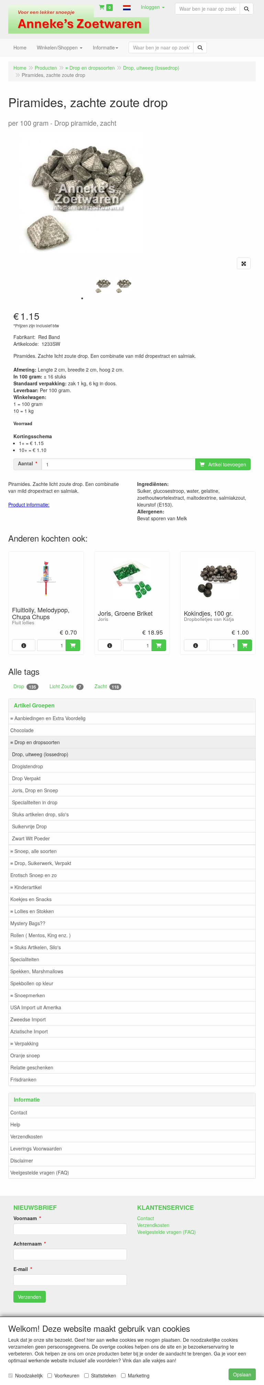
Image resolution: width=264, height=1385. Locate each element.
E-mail (20, 1268)
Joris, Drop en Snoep (35, 790)
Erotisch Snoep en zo (33, 875)
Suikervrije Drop (29, 826)
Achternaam (27, 1243)
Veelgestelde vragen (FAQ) (39, 1172)
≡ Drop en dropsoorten (35, 742)
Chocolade (22, 730)
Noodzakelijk (29, 1375)
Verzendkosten (26, 1136)
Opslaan (242, 1374)
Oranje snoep (25, 1055)
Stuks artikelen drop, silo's (40, 814)
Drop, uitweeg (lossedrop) (40, 754)
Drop (24, 686)
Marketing (139, 1375)
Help (15, 1124)
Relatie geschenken (31, 1067)
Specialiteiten (24, 959)
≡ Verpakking (24, 1043)
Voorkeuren (66, 1375)
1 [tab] (82, 298)
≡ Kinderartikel (26, 887)
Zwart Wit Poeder (31, 838)
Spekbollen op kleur (31, 983)
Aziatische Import (29, 1031)
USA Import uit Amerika (35, 1007)
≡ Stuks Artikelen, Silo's (35, 947)
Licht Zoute (65, 686)
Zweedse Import (28, 1019)
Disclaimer (21, 1160)
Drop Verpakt (26, 778)
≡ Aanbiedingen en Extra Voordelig (48, 718)
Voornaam (25, 1218)
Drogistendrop (27, 766)
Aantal (25, 463)
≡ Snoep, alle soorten (33, 851)
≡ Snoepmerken (27, 995)
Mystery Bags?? (27, 923)
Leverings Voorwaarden (36, 1148)
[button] (127, 7)
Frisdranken (23, 1079)
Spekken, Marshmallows (36, 971)
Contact (18, 1112)
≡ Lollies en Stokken (32, 911)
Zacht (107, 686)
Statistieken (103, 1375)
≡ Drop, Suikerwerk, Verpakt (40, 863)
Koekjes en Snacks (31, 899)
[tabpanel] (103, 285)
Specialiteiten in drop (34, 802)
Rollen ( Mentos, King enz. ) (40, 935)
